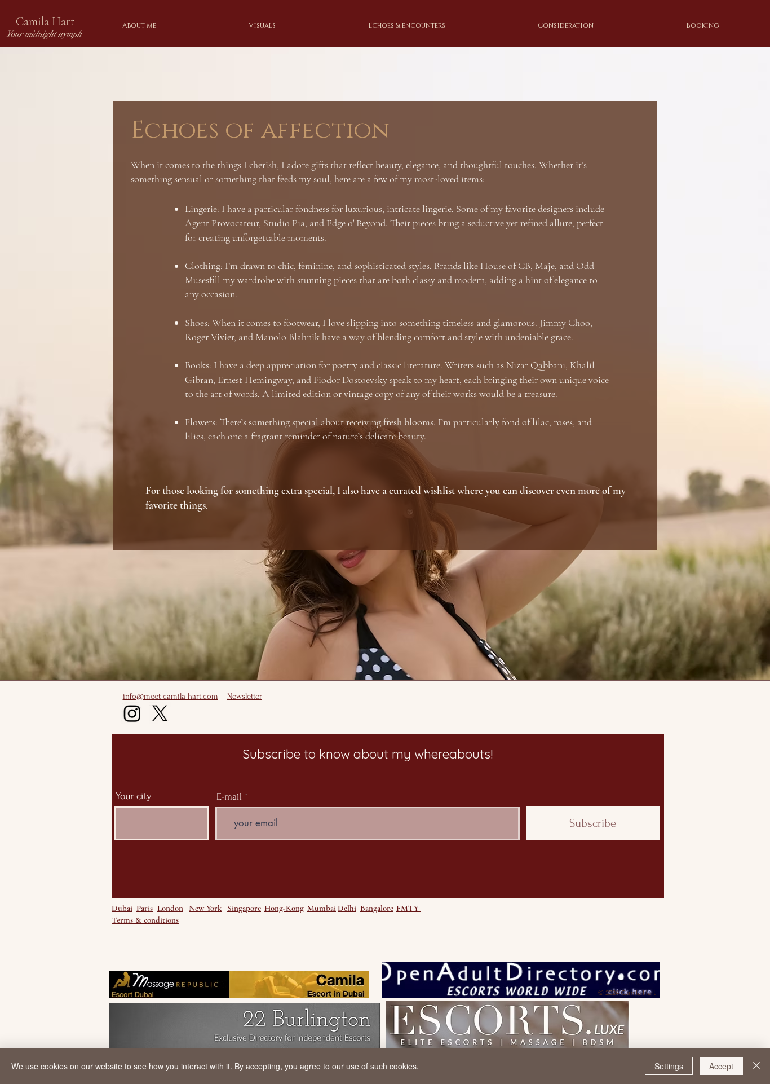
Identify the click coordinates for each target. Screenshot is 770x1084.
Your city (134, 796)
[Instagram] (132, 713)
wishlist (439, 490)
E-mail (229, 797)
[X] (160, 713)
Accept (721, 1066)
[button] (444, 25)
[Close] (756, 1066)
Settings (668, 1066)
